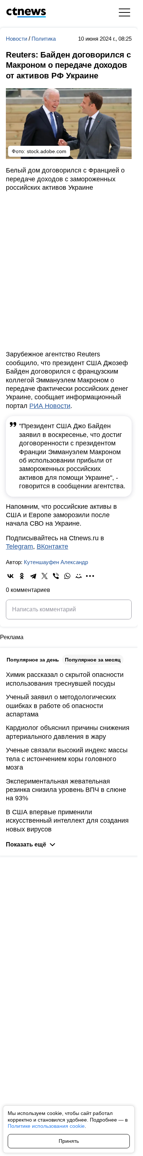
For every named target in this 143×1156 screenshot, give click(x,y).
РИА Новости (49, 406)
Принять (69, 1141)
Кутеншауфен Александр (56, 562)
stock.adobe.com (46, 151)
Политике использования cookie (46, 1126)
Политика (44, 39)
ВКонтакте (52, 546)
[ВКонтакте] (10, 576)
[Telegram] (33, 576)
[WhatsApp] (67, 576)
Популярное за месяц (93, 660)
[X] (44, 576)
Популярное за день (33, 660)
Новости (17, 39)
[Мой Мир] (78, 576)
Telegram (19, 546)
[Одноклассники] (21, 576)
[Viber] (55, 576)
